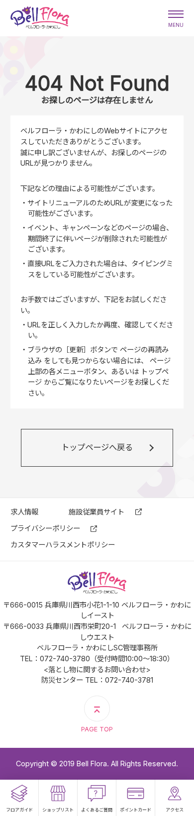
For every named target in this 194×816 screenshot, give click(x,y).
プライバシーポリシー (45, 528)
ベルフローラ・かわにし (40, 18)
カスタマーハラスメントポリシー (62, 544)
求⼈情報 (24, 512)
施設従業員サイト (96, 512)
